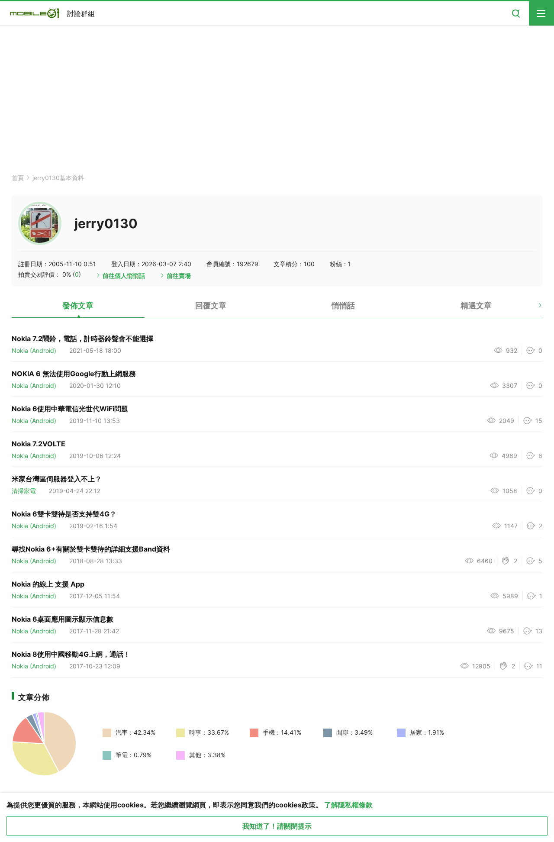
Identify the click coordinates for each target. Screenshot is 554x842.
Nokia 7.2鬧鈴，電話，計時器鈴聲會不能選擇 (82, 338)
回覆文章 (210, 305)
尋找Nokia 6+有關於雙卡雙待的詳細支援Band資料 (91, 549)
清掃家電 (24, 490)
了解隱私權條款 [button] (348, 804)
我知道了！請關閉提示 (277, 826)
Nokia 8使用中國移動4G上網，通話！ (71, 654)
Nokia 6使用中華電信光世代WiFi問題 (70, 408)
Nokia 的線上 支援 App (48, 584)
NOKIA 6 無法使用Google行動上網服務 (74, 373)
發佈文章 (77, 305)
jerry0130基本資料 (58, 177)
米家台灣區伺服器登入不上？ (57, 478)
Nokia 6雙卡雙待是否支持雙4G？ (64, 514)
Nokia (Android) (34, 350)
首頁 (18, 177)
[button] (532, 309)
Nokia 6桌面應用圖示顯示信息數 (62, 619)
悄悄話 (343, 305)
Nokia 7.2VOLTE (38, 443)
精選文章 (476, 305)
